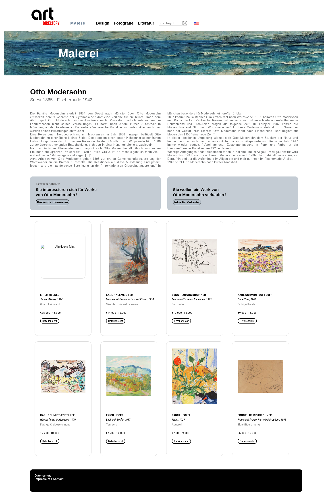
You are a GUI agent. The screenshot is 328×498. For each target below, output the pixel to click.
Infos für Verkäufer (187, 202)
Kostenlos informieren (52, 202)
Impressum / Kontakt (49, 479)
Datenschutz (43, 475)
